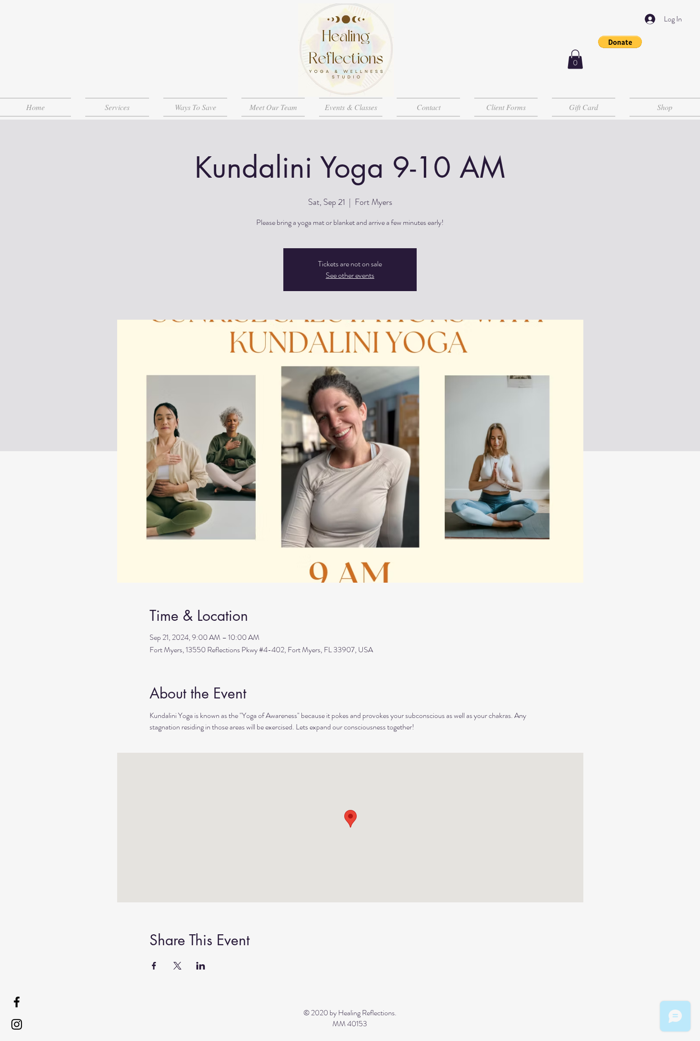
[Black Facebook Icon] (17, 1002)
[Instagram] (17, 1024)
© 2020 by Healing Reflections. (350, 1012)
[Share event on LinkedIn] (200, 966)
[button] (620, 42)
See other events (350, 275)
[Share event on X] (177, 966)
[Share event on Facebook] (154, 966)
